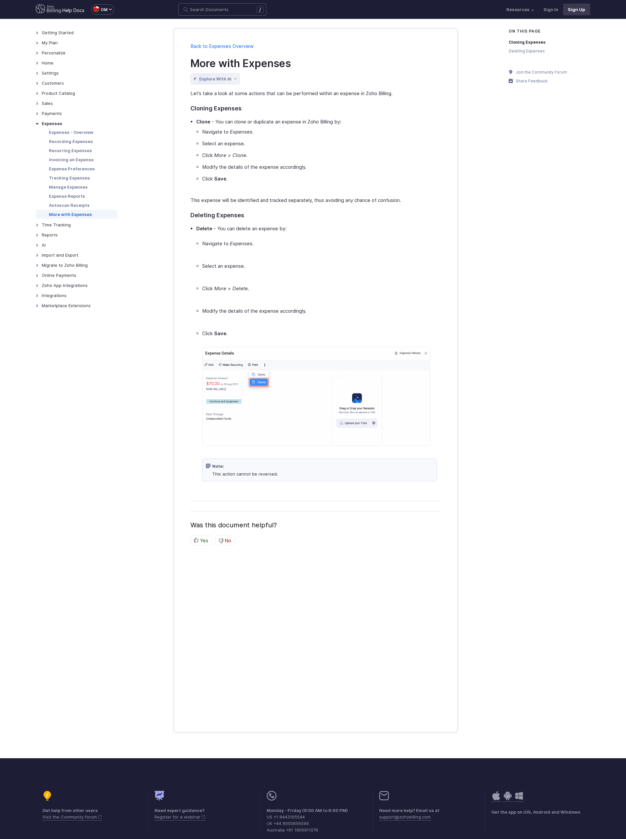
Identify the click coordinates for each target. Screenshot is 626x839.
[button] (99, 9)
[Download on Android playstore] (496, 799)
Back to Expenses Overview (222, 46)
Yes (203, 540)
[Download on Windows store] (519, 799)
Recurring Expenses (70, 150)
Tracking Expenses (69, 177)
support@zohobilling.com (405, 816)
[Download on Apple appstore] (508, 799)
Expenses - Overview (71, 132)
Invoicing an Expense (71, 159)
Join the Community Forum (541, 72)
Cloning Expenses (527, 42)
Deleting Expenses (527, 51)
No (227, 540)
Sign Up (576, 9)
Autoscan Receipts (69, 205)
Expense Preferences (72, 168)
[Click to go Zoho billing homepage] (48, 9)
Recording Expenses (71, 141)
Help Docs (73, 10)
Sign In (551, 9)
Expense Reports (67, 196)
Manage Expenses (68, 187)
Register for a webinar (178, 816)
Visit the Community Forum (70, 816)
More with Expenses (70, 214)
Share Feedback (531, 80)
